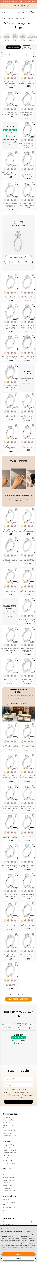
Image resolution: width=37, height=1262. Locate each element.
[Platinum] (15, 78)
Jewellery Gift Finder (9, 1180)
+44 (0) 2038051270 (9, 1224)
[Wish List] (23, 12)
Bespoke (6, 1128)
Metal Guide (7, 1158)
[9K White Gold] (5, 78)
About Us (6, 1200)
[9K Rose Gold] (12, 78)
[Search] (19, 12)
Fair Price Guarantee (9, 1207)
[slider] (9, 67)
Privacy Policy (16, 1249)
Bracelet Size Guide (9, 1191)
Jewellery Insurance (9, 1125)
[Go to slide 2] (26, 74)
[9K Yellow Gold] (8, 78)
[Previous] (1, 37)
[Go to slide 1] (8, 74)
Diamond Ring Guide (9, 1153)
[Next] (35, 37)
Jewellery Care (7, 1185)
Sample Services (8, 1133)
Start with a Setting (16, 257)
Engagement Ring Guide (10, 1145)
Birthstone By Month (9, 1177)
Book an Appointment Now (18, 703)
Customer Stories (8, 1175)
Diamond (26, 47)
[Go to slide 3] (11, 74)
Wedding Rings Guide (10, 1150)
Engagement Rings (12, 18)
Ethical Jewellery (8, 1205)
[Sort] (34, 55)
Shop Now (18, 501)
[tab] (7, 1026)
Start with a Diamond (16, 262)
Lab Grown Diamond (13, 47)
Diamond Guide (8, 1155)
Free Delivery (7, 1117)
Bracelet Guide (8, 1160)
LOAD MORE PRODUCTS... (18, 999)
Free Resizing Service (10, 1136)
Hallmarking (6, 1183)
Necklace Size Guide (9, 1163)
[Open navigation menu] (32, 12)
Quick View (15, 74)
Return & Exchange (9, 1120)
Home (3, 18)
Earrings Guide (7, 1147)
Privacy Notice (22, 1097)
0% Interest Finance (9, 1130)
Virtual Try (6, 1210)
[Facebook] (32, 1221)
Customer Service (8, 1222)
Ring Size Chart (8, 1188)
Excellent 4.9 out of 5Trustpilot (18, 6)
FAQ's (5, 1213)
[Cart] (26, 12)
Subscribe (19, 1102)
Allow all (18, 1254)
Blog (4, 1172)
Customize (18, 1258)
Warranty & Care (8, 1122)
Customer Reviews (9, 1202)
